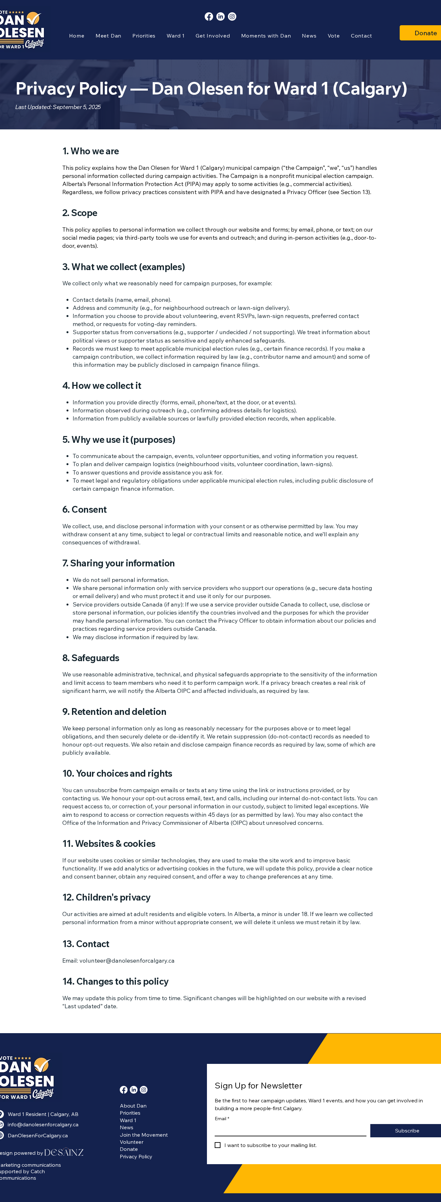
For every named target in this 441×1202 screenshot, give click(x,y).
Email (222, 1118)
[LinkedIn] (220, 16)
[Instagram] (232, 16)
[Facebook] (209, 16)
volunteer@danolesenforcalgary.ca (127, 960)
